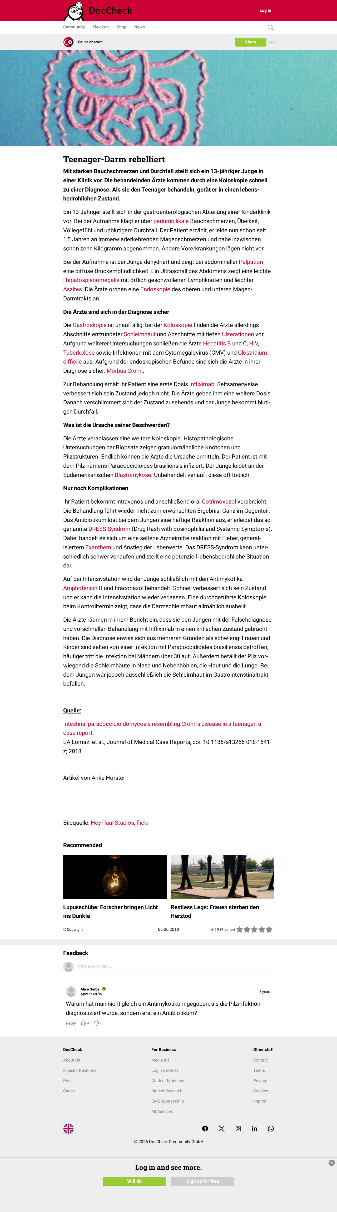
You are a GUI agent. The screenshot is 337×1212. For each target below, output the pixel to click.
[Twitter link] (222, 1128)
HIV (253, 343)
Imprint (259, 1101)
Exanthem (98, 547)
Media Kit (160, 1060)
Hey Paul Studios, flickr (120, 822)
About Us (71, 1060)
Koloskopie (177, 325)
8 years (265, 991)
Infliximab (201, 384)
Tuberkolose (79, 352)
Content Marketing (168, 1080)
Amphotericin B (82, 588)
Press (68, 1080)
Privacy (260, 1080)
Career (69, 1090)
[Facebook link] (205, 1128)
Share (250, 41)
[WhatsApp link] (271, 1128)
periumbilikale (171, 221)
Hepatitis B (217, 343)
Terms (259, 1070)
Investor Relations (79, 1070)
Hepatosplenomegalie (91, 280)
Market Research (166, 1090)
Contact (260, 1060)
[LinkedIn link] (254, 1128)
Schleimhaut (140, 334)
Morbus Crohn (125, 371)
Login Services (165, 1070)
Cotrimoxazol (219, 501)
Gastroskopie (90, 325)
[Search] (269, 27)
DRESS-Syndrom (109, 529)
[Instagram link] (238, 1128)
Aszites (72, 289)
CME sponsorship (167, 1101)
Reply (71, 1023)
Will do (134, 1181)
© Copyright (73, 929)
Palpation (251, 262)
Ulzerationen (238, 334)
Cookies (260, 1090)
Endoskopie (155, 289)
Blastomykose (133, 475)
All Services (162, 1111)
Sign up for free (202, 1181)
